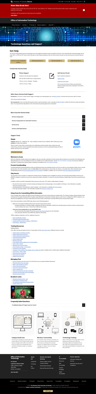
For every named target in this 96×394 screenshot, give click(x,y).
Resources (61, 361)
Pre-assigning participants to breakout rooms (23, 282)
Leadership (33, 361)
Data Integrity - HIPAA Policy (19, 222)
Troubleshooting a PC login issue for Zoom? (24, 305)
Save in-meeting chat (18, 269)
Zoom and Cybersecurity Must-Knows (71, 170)
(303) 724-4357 (57, 96)
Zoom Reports (58, 187)
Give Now (84, 381)
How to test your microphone (19, 253)
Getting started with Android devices (21, 236)
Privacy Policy (40, 381)
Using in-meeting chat (18, 261)
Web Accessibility (62, 364)
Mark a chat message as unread (20, 264)
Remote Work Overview (45, 365)
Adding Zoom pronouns (18, 256)
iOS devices (25, 234)
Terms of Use (50, 381)
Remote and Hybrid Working (45, 358)
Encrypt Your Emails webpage (42, 211)
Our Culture (32, 367)
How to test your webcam (18, 254)
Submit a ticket (61, 78)
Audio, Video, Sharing (18, 243)
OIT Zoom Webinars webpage (65, 160)
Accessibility (58, 381)
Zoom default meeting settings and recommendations (25, 242)
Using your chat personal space (20, 267)
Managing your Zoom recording (20, 245)
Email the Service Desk (63, 81)
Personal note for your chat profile (20, 263)
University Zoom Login (16, 152)
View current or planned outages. (18, 99)
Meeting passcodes (17, 240)
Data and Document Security (46, 368)
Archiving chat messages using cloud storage (23, 272)
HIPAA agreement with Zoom (38, 181)
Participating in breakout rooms (20, 280)
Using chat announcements (19, 266)
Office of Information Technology (23, 20)
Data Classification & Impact (19, 217)
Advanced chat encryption (19, 273)
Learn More (14, 15)
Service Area (15, 124)
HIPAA (59, 175)
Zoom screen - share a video (19, 251)
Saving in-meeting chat (47, 188)
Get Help (24, 25)
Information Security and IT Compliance (76, 364)
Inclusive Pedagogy (61, 368)
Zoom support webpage (51, 162)
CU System (32, 381)
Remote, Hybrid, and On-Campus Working (46, 362)
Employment (76, 381)
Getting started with (17, 234)
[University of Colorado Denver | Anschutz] (21, 2)
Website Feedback (22, 381)
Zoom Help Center (46, 230)
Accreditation (67, 381)
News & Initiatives (41, 25)
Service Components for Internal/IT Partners (24, 120)
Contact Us (12, 381)
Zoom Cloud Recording (20, 185)
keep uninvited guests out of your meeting (32, 170)
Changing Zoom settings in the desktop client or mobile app (27, 250)
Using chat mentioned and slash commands (23, 270)
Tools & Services (16, 25)
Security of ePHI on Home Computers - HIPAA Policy (25, 221)
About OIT (51, 25)
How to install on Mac (18, 239)
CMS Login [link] (48, 391)
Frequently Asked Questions (19, 237)
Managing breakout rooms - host (20, 279)
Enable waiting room (17, 283)
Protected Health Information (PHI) (21, 219)
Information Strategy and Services (75, 360)
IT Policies (33, 364)
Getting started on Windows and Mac (21, 232)
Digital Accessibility (62, 372)
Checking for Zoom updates (19, 248)
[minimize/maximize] (83, 10)
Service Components (17, 116)
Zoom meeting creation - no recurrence (22, 246)
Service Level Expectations (19, 128)
